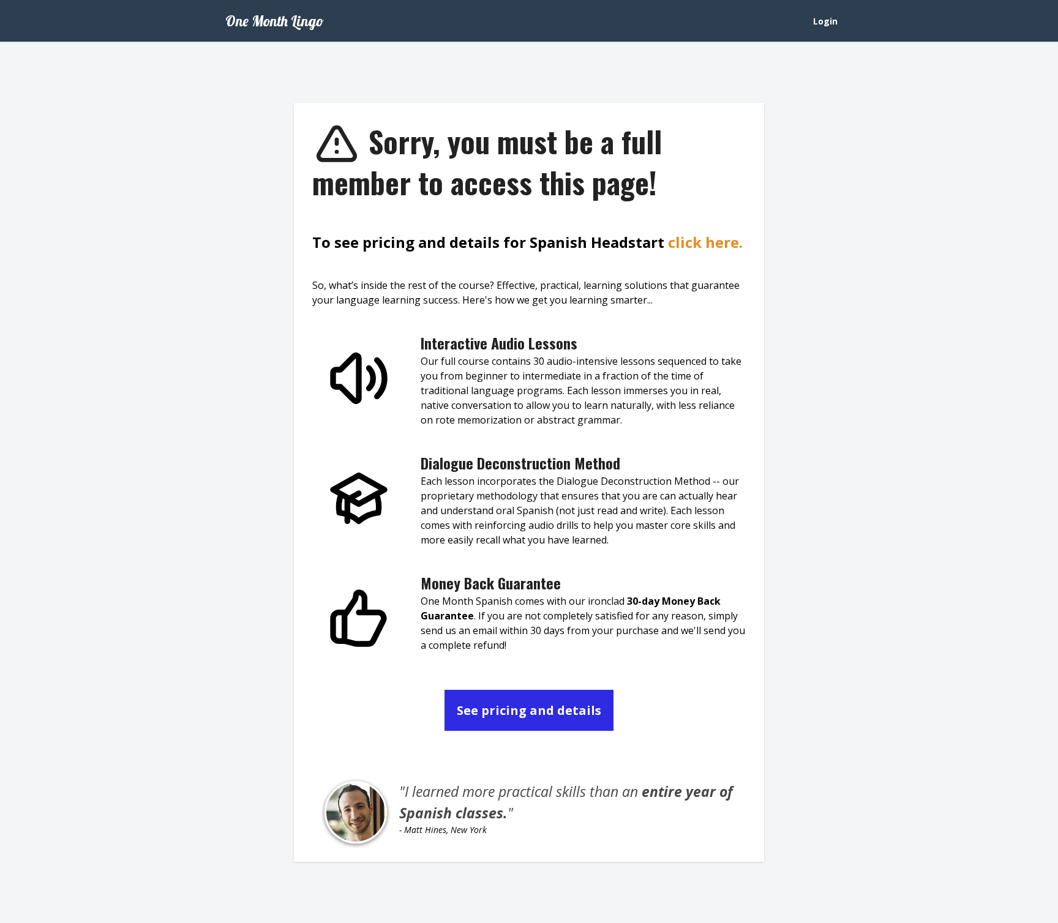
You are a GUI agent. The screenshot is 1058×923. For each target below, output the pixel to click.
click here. (705, 242)
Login (825, 21)
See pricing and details (529, 710)
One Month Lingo (274, 21)
